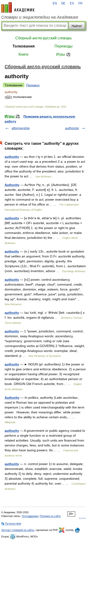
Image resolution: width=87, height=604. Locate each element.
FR (80, 3)
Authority (12, 185)
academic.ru (18, 7)
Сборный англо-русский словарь (43, 38)
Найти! (77, 26)
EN (55, 3)
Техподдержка (30, 516)
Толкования (24, 46)
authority (12, 157)
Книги (23, 54)
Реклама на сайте (50, 516)
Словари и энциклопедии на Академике (39, 17)
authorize (72, 128)
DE (63, 3)
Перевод (32, 85)
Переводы (64, 46)
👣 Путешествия (11, 523)
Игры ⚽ (63, 54)
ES (72, 3)
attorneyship (21, 128)
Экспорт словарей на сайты (17, 530)
